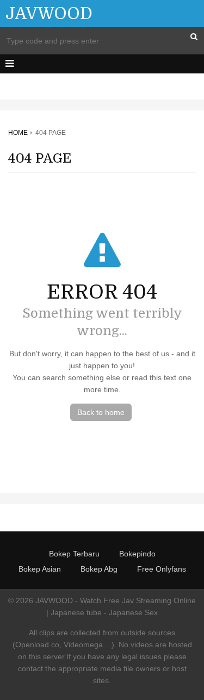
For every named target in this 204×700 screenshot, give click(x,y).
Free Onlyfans (161, 569)
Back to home (101, 412)
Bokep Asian (39, 569)
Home (18, 133)
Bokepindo (137, 553)
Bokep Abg (99, 569)
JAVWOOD (48, 13)
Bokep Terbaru (74, 553)
